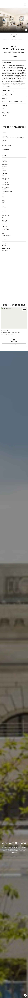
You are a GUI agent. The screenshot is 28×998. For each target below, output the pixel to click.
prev (12, 35)
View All (14, 345)
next (15, 35)
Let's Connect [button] (14, 857)
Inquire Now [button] (14, 56)
